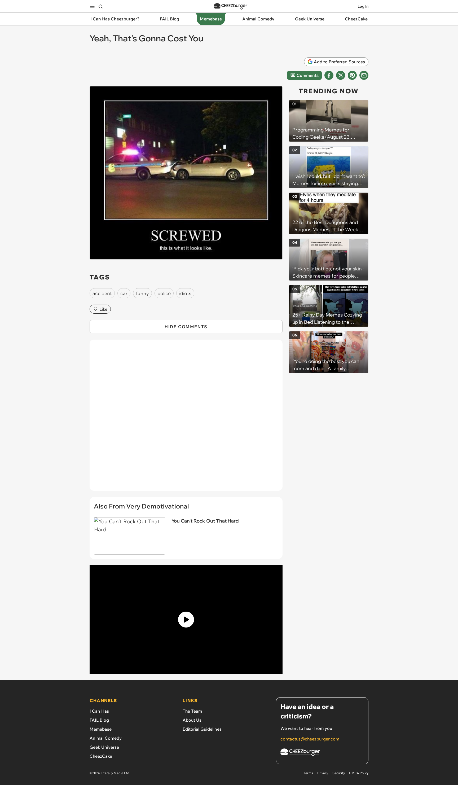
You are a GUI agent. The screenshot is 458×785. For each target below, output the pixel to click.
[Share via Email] (363, 75)
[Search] (100, 6)
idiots (185, 293)
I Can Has (99, 711)
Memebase (101, 729)
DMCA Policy (358, 773)
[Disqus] (186, 418)
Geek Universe (104, 747)
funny (142, 293)
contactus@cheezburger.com (309, 739)
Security (338, 773)
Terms (308, 773)
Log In (363, 6)
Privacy (322, 773)
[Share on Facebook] (328, 75)
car (123, 293)
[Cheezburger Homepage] (230, 6)
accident (102, 293)
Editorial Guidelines (202, 729)
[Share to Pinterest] (352, 75)
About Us (192, 720)
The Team (192, 711)
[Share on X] (340, 75)
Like (103, 309)
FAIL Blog (99, 720)
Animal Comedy (106, 738)
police (164, 293)
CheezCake (101, 756)
